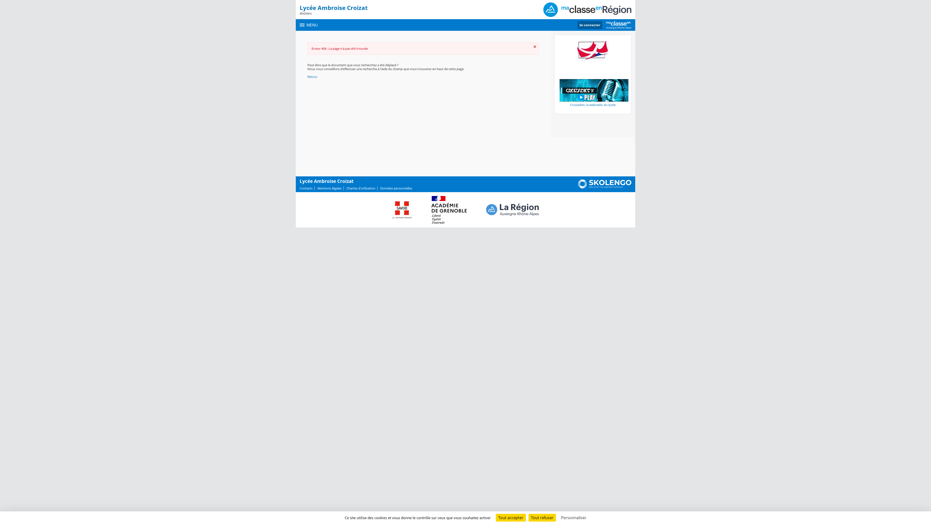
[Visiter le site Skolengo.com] (604, 187)
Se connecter (589, 25)
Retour (312, 76)
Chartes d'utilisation (360, 188)
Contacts (306, 188)
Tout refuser (542, 517)
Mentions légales (329, 188)
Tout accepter (510, 517)
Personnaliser (573, 517)
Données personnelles (396, 188)
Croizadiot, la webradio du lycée (593, 105)
